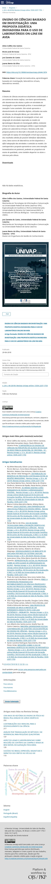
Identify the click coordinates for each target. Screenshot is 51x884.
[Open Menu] (2, 2)
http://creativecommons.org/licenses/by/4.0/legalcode (21, 426)
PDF (7, 314)
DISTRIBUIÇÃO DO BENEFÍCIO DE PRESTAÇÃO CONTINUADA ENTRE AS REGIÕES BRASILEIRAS (27, 476)
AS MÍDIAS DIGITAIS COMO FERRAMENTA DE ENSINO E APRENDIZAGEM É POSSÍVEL (25, 490)
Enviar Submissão (12, 702)
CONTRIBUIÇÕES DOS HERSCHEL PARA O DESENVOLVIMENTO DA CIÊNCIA (20, 725)
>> (27, 664)
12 (21, 664)
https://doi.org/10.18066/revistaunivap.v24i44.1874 (26, 72)
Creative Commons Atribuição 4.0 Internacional (23, 847)
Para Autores (8, 687)
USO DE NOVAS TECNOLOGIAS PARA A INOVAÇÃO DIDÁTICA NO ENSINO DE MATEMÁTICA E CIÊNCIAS (26, 525)
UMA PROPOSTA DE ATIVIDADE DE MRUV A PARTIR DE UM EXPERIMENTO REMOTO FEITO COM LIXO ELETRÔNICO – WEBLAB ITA (26, 608)
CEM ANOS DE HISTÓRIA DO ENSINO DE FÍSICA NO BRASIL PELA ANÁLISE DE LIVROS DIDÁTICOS (24, 716)
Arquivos (12, 8)
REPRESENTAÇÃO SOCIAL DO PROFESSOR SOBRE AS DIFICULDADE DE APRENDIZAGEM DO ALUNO (27, 562)
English (6, 810)
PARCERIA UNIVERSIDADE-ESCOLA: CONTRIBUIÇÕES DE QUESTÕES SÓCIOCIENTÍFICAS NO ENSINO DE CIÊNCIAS (27, 628)
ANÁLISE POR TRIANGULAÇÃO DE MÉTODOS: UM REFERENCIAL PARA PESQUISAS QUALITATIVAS (23, 733)
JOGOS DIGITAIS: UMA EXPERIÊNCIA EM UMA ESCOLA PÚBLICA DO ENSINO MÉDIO (26, 507)
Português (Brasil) (11, 813)
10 (16, 664)
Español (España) (10, 817)
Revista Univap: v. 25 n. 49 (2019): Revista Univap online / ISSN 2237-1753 (27, 479)
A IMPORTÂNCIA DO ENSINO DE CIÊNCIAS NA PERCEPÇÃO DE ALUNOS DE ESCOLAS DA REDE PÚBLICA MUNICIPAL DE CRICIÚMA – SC (27, 447)
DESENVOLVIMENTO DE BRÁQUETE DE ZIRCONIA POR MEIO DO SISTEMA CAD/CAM (26, 552)
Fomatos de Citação (11, 374)
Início (4, 8)
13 (23, 664)
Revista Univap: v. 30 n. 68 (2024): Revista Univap (26, 556)
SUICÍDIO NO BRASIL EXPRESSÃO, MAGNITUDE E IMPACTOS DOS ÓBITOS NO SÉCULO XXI (23, 752)
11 (18, 664)
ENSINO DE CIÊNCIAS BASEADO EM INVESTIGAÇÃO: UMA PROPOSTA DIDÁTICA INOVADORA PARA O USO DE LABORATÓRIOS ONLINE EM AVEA (26, 327)
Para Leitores (8, 684)
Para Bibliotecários (10, 691)
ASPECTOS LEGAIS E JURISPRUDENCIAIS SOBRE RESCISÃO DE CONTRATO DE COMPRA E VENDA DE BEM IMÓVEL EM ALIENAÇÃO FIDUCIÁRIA (24, 742)
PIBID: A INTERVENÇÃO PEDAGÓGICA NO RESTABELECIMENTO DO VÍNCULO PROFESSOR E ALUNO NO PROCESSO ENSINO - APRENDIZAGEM (27, 583)
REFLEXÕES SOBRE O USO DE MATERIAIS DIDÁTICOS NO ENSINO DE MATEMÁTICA (28, 646)
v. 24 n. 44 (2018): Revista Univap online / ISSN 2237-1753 (22, 10)
